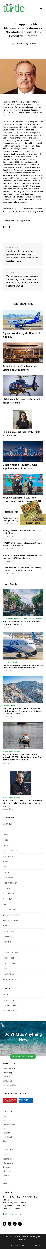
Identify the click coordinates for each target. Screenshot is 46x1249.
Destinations (9, 856)
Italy (5, 904)
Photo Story (9, 931)
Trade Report (14, 751)
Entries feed (8, 1000)
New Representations (12, 920)
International (9, 894)
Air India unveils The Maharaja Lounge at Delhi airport (20, 367)
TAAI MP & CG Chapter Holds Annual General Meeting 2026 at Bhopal (22, 544)
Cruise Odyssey (10, 851)
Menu (40, 7)
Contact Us (7, 1081)
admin (19, 43)
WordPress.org (10, 1011)
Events (6, 872)
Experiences (8, 619)
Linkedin (20, 1224)
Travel (6, 969)
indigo (11, 221)
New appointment (23, 221)
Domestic (7, 705)
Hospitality (8, 888)
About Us (6, 1077)
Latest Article (20, 619)
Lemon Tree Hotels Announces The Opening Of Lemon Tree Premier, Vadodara (22, 569)
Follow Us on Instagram (23, 1056)
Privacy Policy (34, 1245)
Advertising (7, 1072)
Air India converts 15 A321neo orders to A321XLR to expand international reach (19, 499)
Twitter (10, 1224)
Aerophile (7, 662)
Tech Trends (8, 958)
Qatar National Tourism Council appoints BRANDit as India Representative (20, 466)
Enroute (6, 867)
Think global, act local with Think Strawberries (21, 433)
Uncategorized (10, 979)
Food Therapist (10, 883)
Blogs (5, 840)
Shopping (7, 942)
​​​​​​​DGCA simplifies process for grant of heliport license (23, 400)
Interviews (8, 899)
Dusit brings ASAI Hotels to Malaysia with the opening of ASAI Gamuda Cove (22, 556)
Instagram (15, 1224)
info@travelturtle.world (14, 1214)
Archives (6, 1183)
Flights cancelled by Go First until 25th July (21, 335)
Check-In (6, 845)
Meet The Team (9, 1068)
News (15, 662)
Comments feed (10, 1005)
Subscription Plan (10, 1085)
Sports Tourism (10, 953)
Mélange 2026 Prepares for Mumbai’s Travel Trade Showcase (22, 531)
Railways (7, 936)
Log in (6, 995)
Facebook (4, 1224)
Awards (6, 835)
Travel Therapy (35, 619)
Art (4, 829)
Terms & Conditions (14, 1245)
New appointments (11, 915)
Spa (4, 947)
